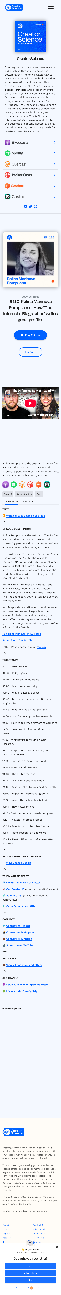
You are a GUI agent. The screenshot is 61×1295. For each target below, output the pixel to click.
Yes (30, 1266)
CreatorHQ (38, 1225)
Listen (29, 352)
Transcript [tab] (27, 501)
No (30, 1280)
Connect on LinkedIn (19, 938)
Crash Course (39, 1233)
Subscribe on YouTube (19, 945)
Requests (6, 1238)
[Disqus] (30, 1059)
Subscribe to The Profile (17, 640)
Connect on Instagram (20, 932)
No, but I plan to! (30, 1273)
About (5, 1229)
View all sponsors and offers (24, 964)
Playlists (6, 1233)
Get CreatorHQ (15, 889)
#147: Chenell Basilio (18, 862)
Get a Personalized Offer (21, 906)
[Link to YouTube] (26, 206)
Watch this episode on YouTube (25, 515)
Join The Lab (14, 895)
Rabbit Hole (38, 1238)
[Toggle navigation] (50, 7)
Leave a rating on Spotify (22, 991)
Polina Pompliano (11, 1009)
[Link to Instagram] (36, 206)
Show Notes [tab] (11, 501)
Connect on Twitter (18, 925)
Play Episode (33, 335)
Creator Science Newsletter (23, 882)
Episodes (6, 1225)
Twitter (41, 646)
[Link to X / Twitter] (31, 206)
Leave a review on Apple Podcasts (27, 984)
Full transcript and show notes (21, 633)
